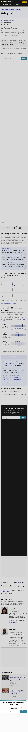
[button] (14, 366)
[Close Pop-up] (27, 701)
